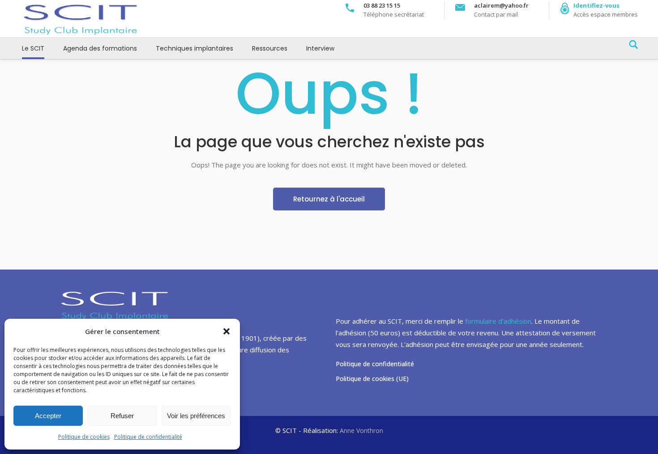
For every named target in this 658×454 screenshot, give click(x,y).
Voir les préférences (196, 416)
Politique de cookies (84, 437)
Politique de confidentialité (148, 437)
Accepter (48, 416)
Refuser (122, 416)
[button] (226, 331)
